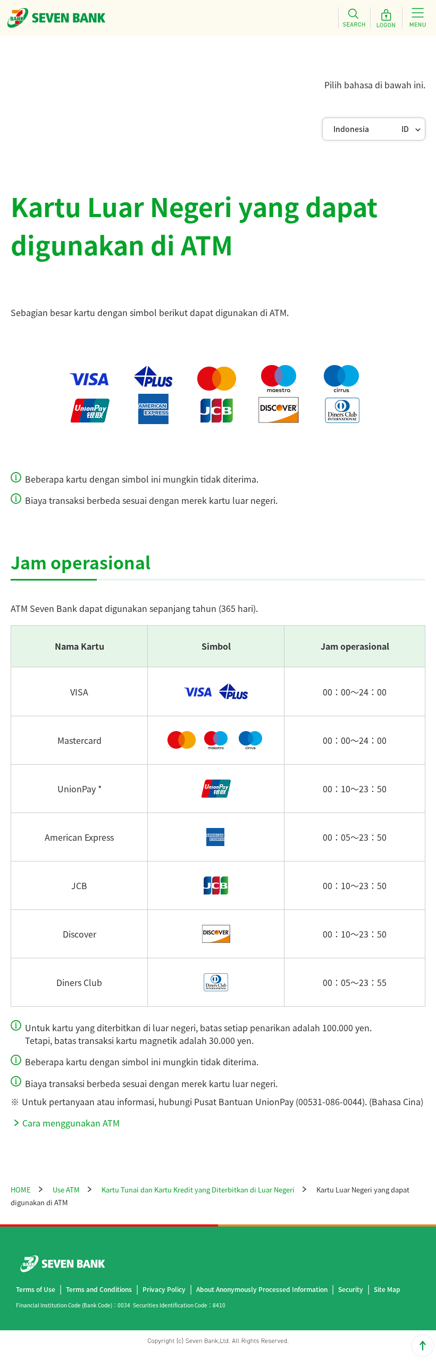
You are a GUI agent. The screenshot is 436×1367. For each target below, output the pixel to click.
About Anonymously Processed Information (262, 1289)
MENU (418, 18)
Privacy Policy (164, 1289)
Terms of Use (35, 1289)
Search (354, 18)
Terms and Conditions (99, 1289)
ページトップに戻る (422, 1345)
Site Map (387, 1289)
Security (350, 1289)
